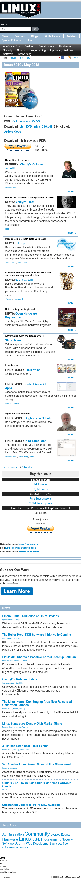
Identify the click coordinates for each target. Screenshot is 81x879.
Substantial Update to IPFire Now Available (31, 805)
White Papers (52, 36)
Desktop (5, 727)
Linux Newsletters (28, 544)
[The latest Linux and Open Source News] (69, 57)
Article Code (12, 131)
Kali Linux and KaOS (26, 121)
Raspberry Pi (19, 299)
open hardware (7, 619)
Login (76, 57)
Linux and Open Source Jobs (20, 547)
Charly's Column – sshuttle (25, 166)
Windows (57, 843)
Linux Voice (32, 370)
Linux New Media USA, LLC (68, 877)
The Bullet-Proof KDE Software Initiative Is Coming (36, 634)
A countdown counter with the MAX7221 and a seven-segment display (28, 274)
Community (37, 833)
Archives (71, 36)
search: (3, 24)
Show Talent (13, 340)
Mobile (36, 839)
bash (7, 262)
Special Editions (11, 40)
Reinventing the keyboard (20, 309)
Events (65, 834)
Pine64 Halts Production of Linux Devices (30, 616)
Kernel (16, 660)
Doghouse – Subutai (38, 418)
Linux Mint (23, 660)
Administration (10, 187)
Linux (13, 262)
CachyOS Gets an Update (19, 679)
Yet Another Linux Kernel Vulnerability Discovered (36, 764)
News (5, 36)
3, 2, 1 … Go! (24, 280)
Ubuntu (5, 790)
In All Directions (35, 441)
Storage (17, 619)
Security (22, 708)
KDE (4, 638)
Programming (38, 50)
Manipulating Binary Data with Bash (26, 239)
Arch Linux (6, 683)
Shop (30, 40)
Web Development (38, 843)
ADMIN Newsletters (29, 551)
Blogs (34, 36)
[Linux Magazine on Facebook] (62, 57)
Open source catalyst (17, 413)
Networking (24, 54)
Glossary (7, 877)
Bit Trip (20, 243)
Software (8, 54)
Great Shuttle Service (17, 160)
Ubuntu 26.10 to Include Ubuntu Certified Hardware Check (37, 784)
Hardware (10, 839)
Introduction (12, 365)
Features (20, 36)
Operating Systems (61, 50)
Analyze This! (24, 202)
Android (8, 403)
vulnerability (24, 749)
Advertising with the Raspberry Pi (24, 336)
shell (19, 262)
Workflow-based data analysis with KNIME (29, 197)
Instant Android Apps (25, 386)
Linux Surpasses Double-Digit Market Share (32, 723)
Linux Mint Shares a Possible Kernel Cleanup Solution (39, 657)
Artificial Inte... (7, 708)
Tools (7, 228)
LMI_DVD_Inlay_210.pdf (35, 126)
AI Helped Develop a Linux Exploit (25, 746)
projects (8, 299)
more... (71, 191)
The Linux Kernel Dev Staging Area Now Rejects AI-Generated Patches (37, 703)
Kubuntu (10, 638)
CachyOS (14, 683)
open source (20, 847)
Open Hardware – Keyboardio (22, 315)
